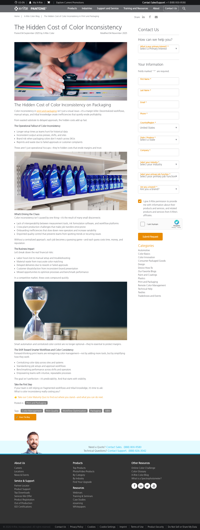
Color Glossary (138, 471)
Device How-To (145, 267)
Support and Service (108, 8)
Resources (78, 488)
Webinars (77, 492)
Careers (18, 467)
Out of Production (23, 503)
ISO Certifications (23, 506)
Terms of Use (137, 526)
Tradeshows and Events (149, 295)
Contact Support (117, 450)
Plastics (141, 278)
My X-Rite (37, 2)
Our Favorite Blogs (147, 271)
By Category (79, 474)
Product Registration (24, 499)
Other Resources (140, 463)
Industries (87, 8)
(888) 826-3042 (137, 450)
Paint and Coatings (147, 274)
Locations (19, 471)
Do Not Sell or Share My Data (182, 526)
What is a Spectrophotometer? (146, 478)
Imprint (123, 526)
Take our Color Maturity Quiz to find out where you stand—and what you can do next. (60, 397)
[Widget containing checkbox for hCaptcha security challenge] (160, 224)
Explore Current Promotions (70, 2)
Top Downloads (22, 492)
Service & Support (24, 481)
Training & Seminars (83, 496)
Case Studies (79, 499)
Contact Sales (114, 447)
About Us (19, 463)
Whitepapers (79, 506)
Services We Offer (23, 496)
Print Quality (52, 410)
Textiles (141, 292)
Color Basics (144, 253)
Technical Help (145, 288)
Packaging (95, 410)
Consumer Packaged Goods (152, 260)
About (156, 8)
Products (72, 8)
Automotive (144, 250)
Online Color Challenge (143, 467)
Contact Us (171, 8)
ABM (107, 410)
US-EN (21, 2)
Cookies (91, 526)
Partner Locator (21, 485)
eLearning (78, 503)
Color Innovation (146, 257)
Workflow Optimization (74, 410)
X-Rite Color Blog (32, 16)
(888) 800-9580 (132, 447)
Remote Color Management (152, 285)
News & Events (21, 474)
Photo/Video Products (83, 471)
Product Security (156, 526)
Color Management (32, 410)
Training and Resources (136, 8)
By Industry (78, 478)
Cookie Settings (107, 526)
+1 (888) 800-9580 (176, 2)
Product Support (22, 489)
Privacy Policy (76, 526)
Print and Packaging (36, 402)
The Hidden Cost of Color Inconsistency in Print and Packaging (71, 16)
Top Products (79, 467)
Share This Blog (23, 417)
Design (141, 264)
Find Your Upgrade (82, 481)
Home (17, 16)
